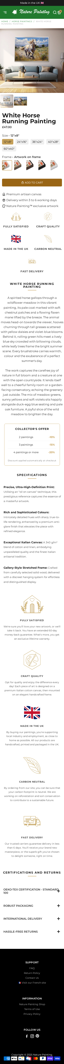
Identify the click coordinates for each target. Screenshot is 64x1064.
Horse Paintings (22, 21)
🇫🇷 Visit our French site (32, 982)
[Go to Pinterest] (37, 1036)
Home (4, 21)
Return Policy (32, 973)
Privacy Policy (32, 1014)
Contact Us (32, 977)
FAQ (32, 968)
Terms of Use (32, 1009)
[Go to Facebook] (27, 1036)
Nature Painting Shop (32, 1004)
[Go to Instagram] (32, 1036)
